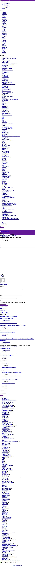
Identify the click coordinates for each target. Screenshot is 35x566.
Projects (3, 509)
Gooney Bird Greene (5, 111)
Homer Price (4, 467)
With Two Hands (5, 214)
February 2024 (4, 24)
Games (3, 104)
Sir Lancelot (4, 185)
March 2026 (4, 12)
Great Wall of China (5, 112)
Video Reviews (4, 206)
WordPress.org (4, 224)
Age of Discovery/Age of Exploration (9, 58)
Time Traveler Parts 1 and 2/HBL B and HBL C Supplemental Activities (11, 372)
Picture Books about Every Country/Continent (8, 383)
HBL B (3, 117)
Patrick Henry (4, 158)
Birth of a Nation (5, 75)
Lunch (3, 141)
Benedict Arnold (5, 412)
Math (3, 143)
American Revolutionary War (7, 405)
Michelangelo (4, 485)
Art (2, 67)
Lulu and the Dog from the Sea (7, 140)
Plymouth (4, 164)
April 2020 (3, 51)
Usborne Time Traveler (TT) (7, 205)
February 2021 (4, 45)
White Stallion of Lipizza (6, 211)
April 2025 (3, 16)
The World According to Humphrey (8, 197)
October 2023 (4, 26)
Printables (4, 167)
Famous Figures (5, 100)
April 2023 (3, 30)
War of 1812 (4, 210)
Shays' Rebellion (5, 183)
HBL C (3, 118)
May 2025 (3, 15)
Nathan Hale (4, 153)
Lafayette (4, 135)
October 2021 (4, 41)
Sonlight (3, 188)
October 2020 (4, 46)
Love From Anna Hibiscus (6, 481)
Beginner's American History (7, 70)
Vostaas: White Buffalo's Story (8, 550)
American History (5, 62)
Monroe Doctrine (5, 148)
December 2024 (4, 19)
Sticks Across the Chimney (7, 191)
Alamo (3, 59)
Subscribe (2, 227)
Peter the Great (5, 162)
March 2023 (4, 31)
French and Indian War (6, 102)
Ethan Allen (4, 98)
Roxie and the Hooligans (6, 175)
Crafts (3, 90)
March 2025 (4, 17)
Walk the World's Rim (6, 209)
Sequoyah (4, 182)
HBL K (3, 120)
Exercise (3, 440)
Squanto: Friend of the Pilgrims (8, 190)
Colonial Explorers (5, 86)
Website (1, 300)
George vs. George (5, 107)
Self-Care (4, 181)
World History (4, 216)
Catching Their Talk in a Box (7, 82)
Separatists (4, 523)
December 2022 (4, 33)
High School (4, 124)
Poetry (3, 165)
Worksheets (4, 557)
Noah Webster (4, 155)
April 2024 (3, 22)
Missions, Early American (6, 488)
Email (1, 298)
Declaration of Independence (7, 92)
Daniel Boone (4, 433)
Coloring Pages (5, 87)
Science (3, 180)
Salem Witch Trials (5, 177)
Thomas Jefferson (5, 198)
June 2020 (3, 49)
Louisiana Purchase (5, 139)
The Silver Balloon (5, 537)
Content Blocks (6, 5)
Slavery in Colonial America (7, 187)
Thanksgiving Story (5, 195)
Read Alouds (4, 168)
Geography (4, 105)
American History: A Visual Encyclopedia (9, 63)
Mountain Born (4, 149)
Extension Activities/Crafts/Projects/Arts (10, 99)
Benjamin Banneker (5, 71)
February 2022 (4, 40)
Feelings (3, 101)
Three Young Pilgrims (6, 540)
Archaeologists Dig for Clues (7, 408)
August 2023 (4, 28)
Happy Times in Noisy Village (7, 115)
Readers (3, 169)
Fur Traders (4, 103)
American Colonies (5, 61)
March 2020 (4, 52)
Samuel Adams (4, 519)
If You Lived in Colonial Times (7, 128)
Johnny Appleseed (5, 474)
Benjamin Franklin (5, 72)
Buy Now (3, 8)
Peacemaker (4, 160)
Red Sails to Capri (5, 512)
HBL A (3, 116)
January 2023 (4, 32)
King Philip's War (5, 134)
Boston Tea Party (5, 79)
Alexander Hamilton (5, 60)
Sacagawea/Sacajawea (6, 176)
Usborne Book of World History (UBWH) (9, 203)
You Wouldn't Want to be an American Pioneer (10, 219)
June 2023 (3, 29)
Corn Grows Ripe (5, 88)
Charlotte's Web (5, 83)
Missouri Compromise (6, 147)
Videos (5, 2)
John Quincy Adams (5, 132)
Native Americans (5, 154)
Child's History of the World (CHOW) (8, 84)
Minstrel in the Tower (6, 145)
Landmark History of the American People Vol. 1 (11, 136)
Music (3, 492)
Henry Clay (4, 121)
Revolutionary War (5, 172)
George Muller (5, 106)
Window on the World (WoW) (7, 212)
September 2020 (4, 47)
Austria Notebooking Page (6, 355)
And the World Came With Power (8, 64)
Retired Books (4, 171)
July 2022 (3, 37)
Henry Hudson (4, 122)
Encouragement (5, 95)
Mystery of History (5, 152)
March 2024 (4, 23)
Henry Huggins (4, 464)
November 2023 (4, 25)
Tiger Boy (3, 200)
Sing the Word (4, 184)
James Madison (4, 129)
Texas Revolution (5, 194)
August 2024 (4, 21)
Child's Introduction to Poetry (8, 426)
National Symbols (5, 495)
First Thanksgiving (5, 443)
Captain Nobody (5, 81)
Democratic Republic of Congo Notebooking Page (12, 325)
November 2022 (4, 34)
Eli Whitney (4, 436)
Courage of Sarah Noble (6, 89)
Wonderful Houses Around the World (9, 215)
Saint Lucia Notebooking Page (7, 332)
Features (3, 4)
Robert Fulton (4, 174)
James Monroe (4, 471)
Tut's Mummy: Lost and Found (7, 543)
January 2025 (4, 18)
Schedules (4, 178)
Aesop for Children (5, 57)
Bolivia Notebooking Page (6, 318)
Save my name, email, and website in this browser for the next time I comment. (13, 302)
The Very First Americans (6, 196)
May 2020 (3, 50)
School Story (4, 179)
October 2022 (4, 35)
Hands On (3, 114)
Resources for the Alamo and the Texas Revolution (9, 367)
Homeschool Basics (7, 3)
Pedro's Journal (5, 502)
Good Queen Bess (5, 110)
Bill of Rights (4, 74)
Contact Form (6, 7)
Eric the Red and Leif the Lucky (7, 96)
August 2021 (4, 42)
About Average (4, 398)
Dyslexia (3, 94)
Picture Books (4, 163)
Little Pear (4, 138)
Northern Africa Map (5, 348)
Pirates (3, 505)
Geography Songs (5, 447)
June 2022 (3, 38)
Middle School (4, 144)
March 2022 (4, 39)
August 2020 (4, 48)
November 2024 (4, 20)
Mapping (3, 142)
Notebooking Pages (5, 156)
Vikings (3, 208)
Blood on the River (5, 77)
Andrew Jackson (5, 65)
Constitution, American (6, 429)
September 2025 (4, 14)
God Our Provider (5, 109)
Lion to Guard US (5, 137)
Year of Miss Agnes (5, 217)
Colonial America (5, 85)
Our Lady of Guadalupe (6, 498)
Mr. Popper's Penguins (6, 150)
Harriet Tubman (5, 457)
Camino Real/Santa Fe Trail (7, 422)
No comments (4, 321)
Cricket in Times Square (6, 91)
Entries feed (4, 223)
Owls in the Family (5, 157)
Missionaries (4, 146)
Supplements (4, 193)
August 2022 (4, 36)
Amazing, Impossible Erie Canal (7, 402)
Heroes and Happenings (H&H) (7, 123)
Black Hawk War (5, 76)
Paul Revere (4, 159)
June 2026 (3, 11)
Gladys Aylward (5, 450)
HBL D (3, 460)
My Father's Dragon (5, 151)
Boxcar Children (5, 80)
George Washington (5, 108)
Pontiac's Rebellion (5, 166)
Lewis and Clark (5, 478)
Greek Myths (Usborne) (6, 113)
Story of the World (5, 533)
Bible (3, 73)
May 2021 (3, 44)
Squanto (3, 189)
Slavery (3, 186)
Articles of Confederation (7, 68)
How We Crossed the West (7, 127)
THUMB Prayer (4, 199)
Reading (3, 170)
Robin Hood (4, 516)
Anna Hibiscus (4, 66)
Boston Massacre (5, 78)
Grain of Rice (4, 453)
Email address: (2, 391)
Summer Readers (5, 192)
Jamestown (4, 130)
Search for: (1, 233)
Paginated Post (6, 6)
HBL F (3, 119)
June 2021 (3, 43)
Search (12, 234)
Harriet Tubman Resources (5, 363)
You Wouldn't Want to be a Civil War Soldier (10, 218)
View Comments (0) (3, 305)
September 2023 (4, 27)
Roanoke (3, 173)
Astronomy (4, 69)
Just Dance (4, 133)
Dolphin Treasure (5, 93)
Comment (1, 295)
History (3, 125)
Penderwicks (4, 161)
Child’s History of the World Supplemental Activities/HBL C (10, 379)
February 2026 (4, 13)
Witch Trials (4, 213)
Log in (3, 222)
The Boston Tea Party (5, 386)
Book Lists (4, 419)
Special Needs (4, 530)
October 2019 (4, 53)
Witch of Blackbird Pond (6, 554)
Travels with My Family (6, 201)
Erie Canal (4, 97)
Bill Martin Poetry (5, 415)
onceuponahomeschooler (3, 284)
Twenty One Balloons (6, 202)
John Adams (4, 131)
